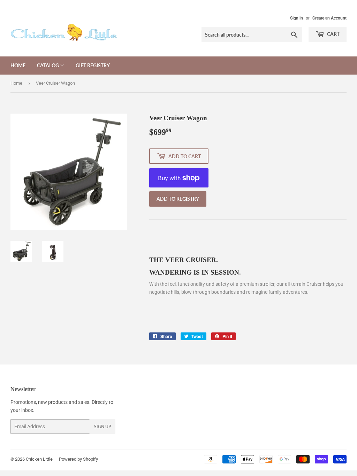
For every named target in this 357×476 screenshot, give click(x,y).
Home (17, 65)
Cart (333, 34)
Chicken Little (39, 459)
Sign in (296, 18)
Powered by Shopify (78, 459)
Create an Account (329, 18)
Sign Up (102, 426)
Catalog (48, 65)
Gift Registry (93, 65)
